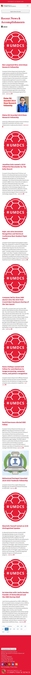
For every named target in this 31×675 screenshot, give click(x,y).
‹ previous (9, 626)
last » (8, 632)
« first (3, 626)
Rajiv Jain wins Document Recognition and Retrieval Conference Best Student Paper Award (14, 234)
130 (14, 629)
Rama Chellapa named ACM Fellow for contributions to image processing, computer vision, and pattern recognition (14, 370)
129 (10, 629)
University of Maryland (15, 1)
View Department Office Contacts (8, 649)
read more (8, 93)
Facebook (2, 664)
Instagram (9, 664)
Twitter (6, 664)
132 (21, 629)
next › (3, 632)
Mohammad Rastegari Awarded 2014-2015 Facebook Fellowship (15, 479)
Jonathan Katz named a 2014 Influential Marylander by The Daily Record (14, 166)
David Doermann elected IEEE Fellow (14, 423)
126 (25, 626)
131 (18, 629)
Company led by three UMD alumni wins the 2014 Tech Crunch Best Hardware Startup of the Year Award (15, 300)
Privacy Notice (13, 667)
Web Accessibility (5, 667)
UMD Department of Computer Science (12, 6)
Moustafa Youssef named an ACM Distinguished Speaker (15, 527)
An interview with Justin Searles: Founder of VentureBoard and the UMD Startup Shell (15, 594)
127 (3, 629)
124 (18, 626)
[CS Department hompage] (15, 671)
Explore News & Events (15, 11)
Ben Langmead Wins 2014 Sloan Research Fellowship (14, 66)
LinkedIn (13, 664)
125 (21, 626)
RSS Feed (16, 664)
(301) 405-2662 (11, 661)
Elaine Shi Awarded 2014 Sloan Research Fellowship (14, 116)
